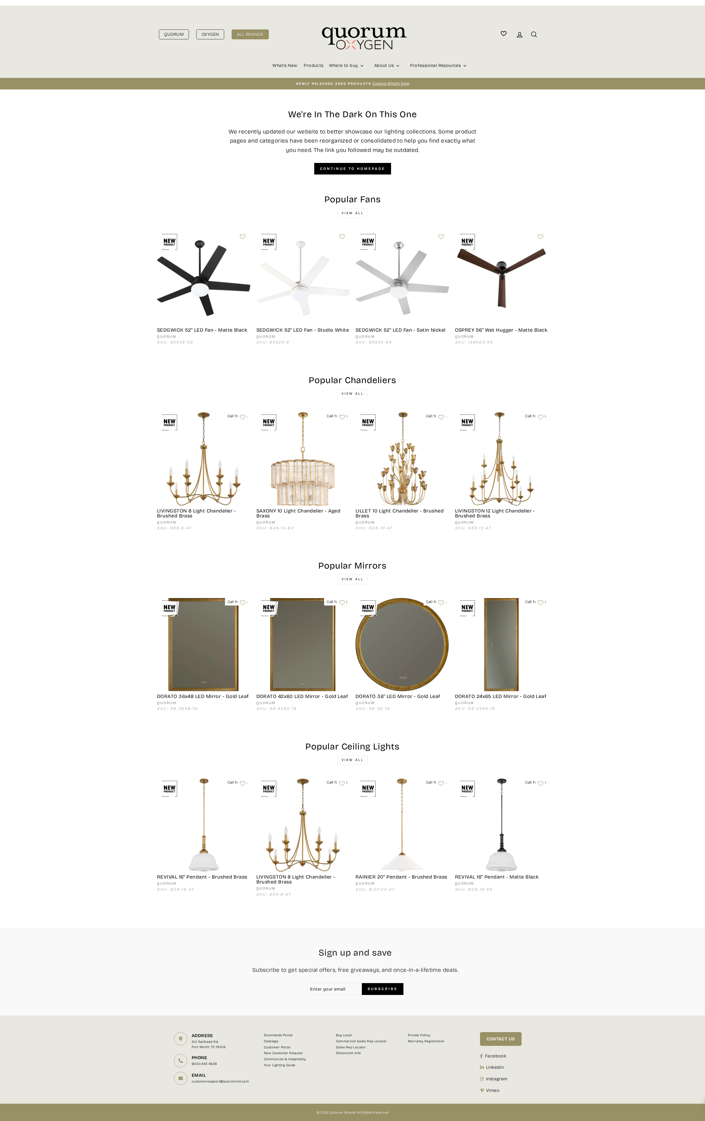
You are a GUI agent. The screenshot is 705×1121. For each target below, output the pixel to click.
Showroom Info (348, 1053)
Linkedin (495, 1067)
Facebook (495, 1056)
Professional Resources (436, 65)
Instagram (497, 1078)
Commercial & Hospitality (285, 1059)
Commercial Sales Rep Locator (361, 1041)
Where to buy (344, 65)
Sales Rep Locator (351, 1047)
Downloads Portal (278, 1035)
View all (352, 213)
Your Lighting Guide (279, 1065)
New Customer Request (283, 1053)
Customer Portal (277, 1047)
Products (313, 65)
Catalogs (271, 1041)
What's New (284, 65)
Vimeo (493, 1090)
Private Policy (419, 1035)
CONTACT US (501, 1038)
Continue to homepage (352, 169)
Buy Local (344, 1035)
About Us (384, 65)
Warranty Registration (426, 1041)
